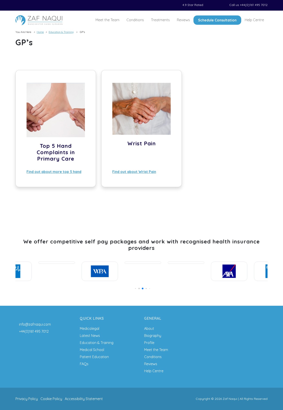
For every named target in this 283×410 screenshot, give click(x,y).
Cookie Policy (51, 399)
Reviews (183, 20)
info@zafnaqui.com (35, 324)
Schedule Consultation (217, 20)
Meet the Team (107, 20)
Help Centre (254, 20)
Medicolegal (89, 328)
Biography (152, 335)
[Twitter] (22, 5)
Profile (149, 342)
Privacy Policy (26, 399)
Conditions (135, 20)
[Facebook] (16, 5)
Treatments (160, 20)
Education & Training (61, 32)
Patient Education (94, 357)
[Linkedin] (27, 5)
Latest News (90, 335)
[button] (134, 288)
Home (40, 32)
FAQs (84, 364)
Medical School (92, 349)
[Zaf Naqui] (38, 20)
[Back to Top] (273, 400)
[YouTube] (38, 5)
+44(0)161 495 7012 (34, 331)
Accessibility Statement (84, 399)
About (149, 328)
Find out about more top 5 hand (54, 171)
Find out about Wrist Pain (134, 171)
